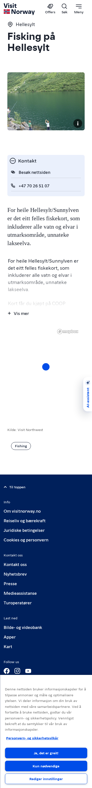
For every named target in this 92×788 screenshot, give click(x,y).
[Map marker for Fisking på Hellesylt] (46, 367)
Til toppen (17, 487)
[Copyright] (77, 123)
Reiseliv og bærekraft (25, 520)
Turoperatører (18, 602)
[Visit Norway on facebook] (7, 671)
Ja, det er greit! (46, 753)
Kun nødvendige (46, 766)
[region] (46, 731)
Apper (10, 636)
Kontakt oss (15, 564)
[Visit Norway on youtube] (28, 671)
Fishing (21, 446)
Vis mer (21, 313)
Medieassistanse (20, 593)
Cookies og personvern (26, 539)
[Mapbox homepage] (68, 331)
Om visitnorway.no (22, 511)
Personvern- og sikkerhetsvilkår (32, 738)
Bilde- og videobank (23, 627)
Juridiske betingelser (24, 530)
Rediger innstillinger (46, 778)
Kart (8, 646)
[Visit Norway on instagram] (17, 671)
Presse (10, 583)
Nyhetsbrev (15, 574)
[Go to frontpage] (19, 9)
